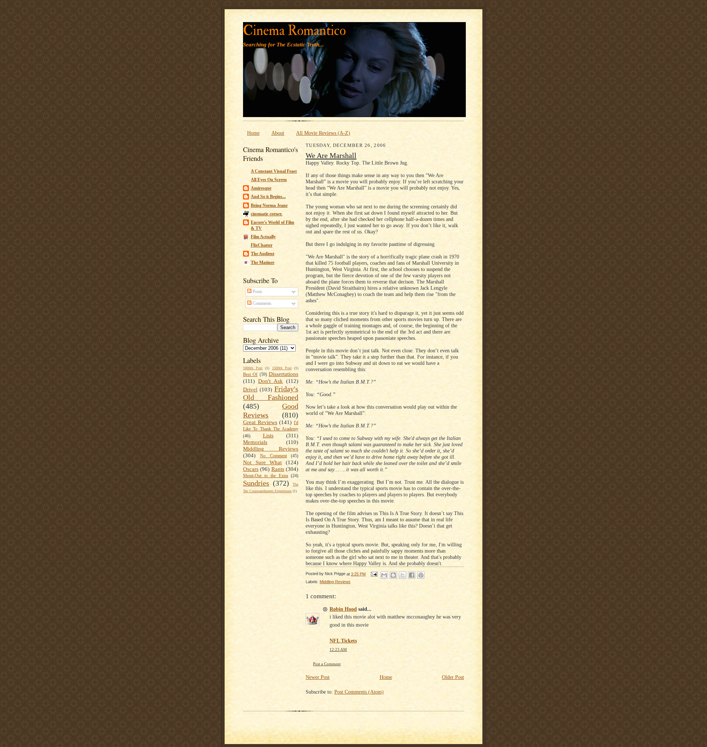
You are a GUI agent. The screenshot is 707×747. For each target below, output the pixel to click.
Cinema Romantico (294, 30)
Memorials (255, 442)
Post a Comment (327, 664)
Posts (257, 291)
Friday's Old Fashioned (270, 393)
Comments (261, 303)
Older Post (453, 677)
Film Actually (263, 236)
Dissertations (283, 374)
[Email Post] (374, 574)
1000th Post (253, 368)
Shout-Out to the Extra (265, 475)
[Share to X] (402, 575)
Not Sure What (262, 462)
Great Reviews (260, 422)
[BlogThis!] (393, 575)
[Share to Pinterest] (421, 575)
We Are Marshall (331, 155)
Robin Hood (343, 609)
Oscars (250, 469)
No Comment (273, 455)
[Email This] (384, 575)
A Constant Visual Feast (274, 171)
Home (253, 133)
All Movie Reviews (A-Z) (323, 133)
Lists (268, 435)
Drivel (250, 389)
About (277, 133)
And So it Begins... (268, 196)
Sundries (256, 483)
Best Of (250, 374)
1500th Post (282, 368)
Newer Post (318, 677)
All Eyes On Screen (269, 179)
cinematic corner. (266, 213)
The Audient (262, 253)
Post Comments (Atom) (359, 692)
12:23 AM (338, 650)
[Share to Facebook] (411, 575)
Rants (277, 469)
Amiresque (261, 188)
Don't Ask (270, 381)
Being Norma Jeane (269, 205)
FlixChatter (261, 245)
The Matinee (262, 262)
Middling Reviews (270, 449)
